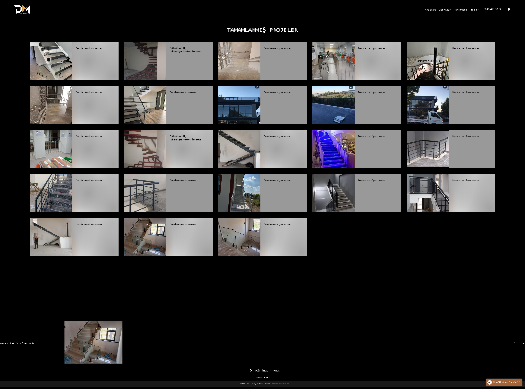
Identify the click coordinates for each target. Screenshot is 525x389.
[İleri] (511, 342)
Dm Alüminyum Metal (265, 370)
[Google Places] (509, 10)
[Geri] (13, 342)
